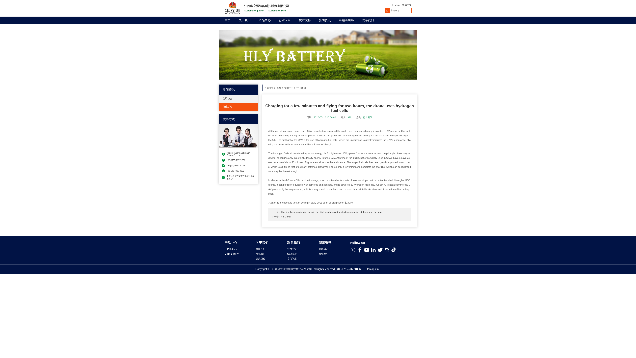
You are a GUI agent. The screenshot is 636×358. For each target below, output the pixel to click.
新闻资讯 (325, 20)
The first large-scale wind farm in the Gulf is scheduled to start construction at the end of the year (331, 212)
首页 (228, 20)
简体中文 (407, 5)
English (396, 5)
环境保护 (260, 253)
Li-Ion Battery (231, 253)
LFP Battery (230, 249)
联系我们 (368, 20)
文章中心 (288, 88)
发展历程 (260, 258)
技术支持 (305, 20)
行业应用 (285, 20)
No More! (286, 216)
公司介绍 (260, 249)
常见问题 (292, 258)
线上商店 (292, 253)
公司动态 (227, 98)
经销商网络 (346, 20)
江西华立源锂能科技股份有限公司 (292, 269)
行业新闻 (227, 106)
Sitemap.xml (372, 269)
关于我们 (245, 20)
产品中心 (265, 20)
